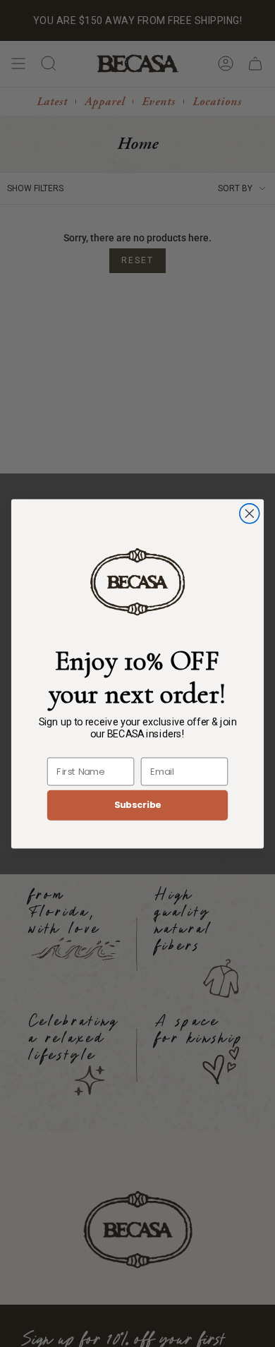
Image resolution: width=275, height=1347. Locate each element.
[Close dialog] (249, 513)
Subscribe (137, 804)
